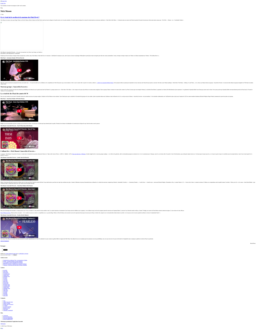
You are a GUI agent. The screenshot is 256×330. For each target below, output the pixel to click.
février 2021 (5, 282)
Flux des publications (7, 316)
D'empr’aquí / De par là (8, 304)
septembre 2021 (6, 276)
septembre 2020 (6, 288)
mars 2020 (5, 295)
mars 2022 (5, 271)
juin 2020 (5, 292)
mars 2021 (5, 281)
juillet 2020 (5, 290)
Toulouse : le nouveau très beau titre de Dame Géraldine (15, 265)
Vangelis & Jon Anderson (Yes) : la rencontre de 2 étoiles (15, 260)
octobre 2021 (6, 275)
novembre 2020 (6, 286)
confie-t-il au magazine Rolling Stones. (105, 82)
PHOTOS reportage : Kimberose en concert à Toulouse (15, 263)
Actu (4, 300)
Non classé (5, 309)
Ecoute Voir (3, 3)
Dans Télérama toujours (6, 212)
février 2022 (5, 272)
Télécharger (3, 323)
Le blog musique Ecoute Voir (11, 253)
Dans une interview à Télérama (78, 154)
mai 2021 (5, 278)
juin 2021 (5, 277)
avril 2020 (5, 294)
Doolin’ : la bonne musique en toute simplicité (12, 261)
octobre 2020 (6, 287)
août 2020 (5, 289)
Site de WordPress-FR (8, 319)
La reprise (5, 305)
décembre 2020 (6, 284)
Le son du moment (7, 306)
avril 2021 (5, 280)
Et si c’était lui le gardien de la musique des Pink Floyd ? (20, 17)
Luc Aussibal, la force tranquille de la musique (13, 262)
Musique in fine (6, 308)
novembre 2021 (6, 273)
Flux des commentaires (8, 318)
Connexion (5, 315)
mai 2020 (5, 293)
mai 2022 (5, 270)
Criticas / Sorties (6, 303)
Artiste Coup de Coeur (8, 302)
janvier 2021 (5, 283)
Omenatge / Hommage (8, 310)
